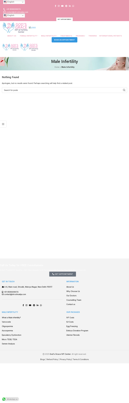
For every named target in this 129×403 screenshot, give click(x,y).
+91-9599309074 (11, 292)
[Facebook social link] (55, 6)
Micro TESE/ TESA (9, 339)
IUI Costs (70, 322)
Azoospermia (7, 330)
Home (57, 67)
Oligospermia (7, 326)
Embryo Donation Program (77, 330)
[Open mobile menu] (64, 54)
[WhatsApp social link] (73, 6)
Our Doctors (71, 295)
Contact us (70, 304)
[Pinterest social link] (66, 6)
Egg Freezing (72, 326)
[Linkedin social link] (69, 6)
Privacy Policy (66, 359)
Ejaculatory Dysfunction (11, 335)
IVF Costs (70, 317)
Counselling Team (73, 300)
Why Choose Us (73, 291)
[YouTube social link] (62, 6)
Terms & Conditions (81, 359)
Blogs (42, 359)
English (10, 2)
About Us (70, 287)
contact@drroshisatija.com (15, 294)
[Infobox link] (64, 9)
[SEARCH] (124, 90)
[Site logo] (15, 27)
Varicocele (6, 322)
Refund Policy (52, 359)
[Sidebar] (3, 124)
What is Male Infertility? (11, 317)
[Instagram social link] (58, 6)
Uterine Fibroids (73, 335)
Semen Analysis (8, 344)
